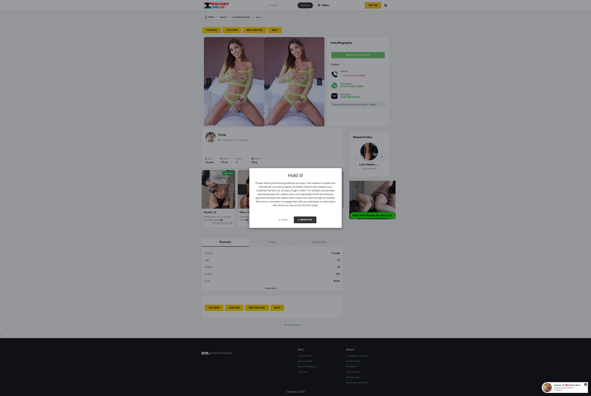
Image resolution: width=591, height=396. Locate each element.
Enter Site (306, 220)
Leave (283, 220)
